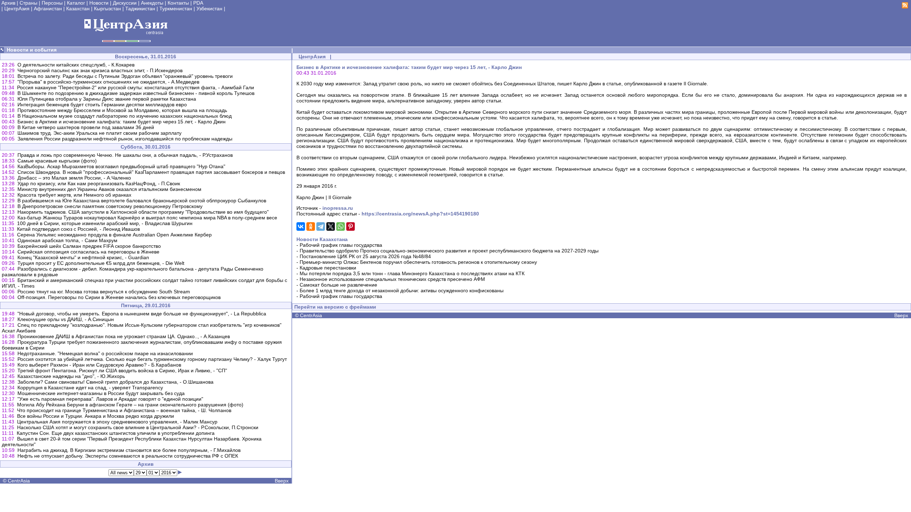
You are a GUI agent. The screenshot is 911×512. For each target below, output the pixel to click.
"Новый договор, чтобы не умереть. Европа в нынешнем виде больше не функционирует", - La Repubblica (141, 313)
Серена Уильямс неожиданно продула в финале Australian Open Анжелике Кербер (114, 235)
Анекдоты (152, 3)
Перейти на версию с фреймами (335, 307)
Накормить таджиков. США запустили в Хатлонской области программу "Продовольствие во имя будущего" (143, 212)
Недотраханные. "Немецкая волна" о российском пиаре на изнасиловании (105, 353)
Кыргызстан (107, 8)
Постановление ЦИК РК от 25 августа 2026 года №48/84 (365, 256)
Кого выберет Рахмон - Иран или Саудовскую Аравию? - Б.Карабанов (99, 365)
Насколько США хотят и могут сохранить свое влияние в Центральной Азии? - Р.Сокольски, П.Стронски (137, 427)
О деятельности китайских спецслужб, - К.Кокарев (76, 65)
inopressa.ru (337, 208)
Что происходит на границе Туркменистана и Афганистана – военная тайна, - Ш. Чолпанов (124, 410)
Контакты (178, 3)
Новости (99, 3)
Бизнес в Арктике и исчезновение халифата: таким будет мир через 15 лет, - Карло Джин (121, 121)
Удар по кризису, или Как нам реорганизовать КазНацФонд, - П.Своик (98, 183)
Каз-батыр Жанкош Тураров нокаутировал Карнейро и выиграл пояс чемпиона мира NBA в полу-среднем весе (147, 217)
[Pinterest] (350, 226)
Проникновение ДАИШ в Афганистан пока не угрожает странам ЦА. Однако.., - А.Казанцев (123, 336)
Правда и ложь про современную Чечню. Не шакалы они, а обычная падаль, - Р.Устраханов (125, 155)
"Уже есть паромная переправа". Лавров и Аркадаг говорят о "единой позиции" (110, 399)
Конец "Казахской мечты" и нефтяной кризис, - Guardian (83, 257)
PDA (198, 3)
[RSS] (905, 7)
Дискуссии (125, 3)
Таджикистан (140, 8)
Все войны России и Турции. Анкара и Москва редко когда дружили (95, 416)
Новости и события (32, 50)
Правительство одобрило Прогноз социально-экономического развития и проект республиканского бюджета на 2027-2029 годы (449, 251)
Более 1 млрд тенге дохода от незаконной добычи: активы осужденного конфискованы (402, 290)
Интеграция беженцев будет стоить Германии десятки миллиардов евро (102, 104)
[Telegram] (320, 226)
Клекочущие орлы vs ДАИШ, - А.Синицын (65, 319)
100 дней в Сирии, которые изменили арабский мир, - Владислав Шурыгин (105, 223)
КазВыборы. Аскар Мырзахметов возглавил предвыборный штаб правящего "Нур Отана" (121, 166)
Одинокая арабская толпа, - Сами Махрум (67, 240)
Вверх (282, 481)
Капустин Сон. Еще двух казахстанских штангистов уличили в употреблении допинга (116, 433)
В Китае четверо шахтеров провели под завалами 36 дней (85, 127)
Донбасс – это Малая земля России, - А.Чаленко (74, 178)
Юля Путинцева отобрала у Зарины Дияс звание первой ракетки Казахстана (106, 99)
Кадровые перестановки (328, 268)
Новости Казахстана (322, 239)
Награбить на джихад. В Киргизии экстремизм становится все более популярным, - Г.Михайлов (129, 450)
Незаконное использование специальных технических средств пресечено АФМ (392, 279)
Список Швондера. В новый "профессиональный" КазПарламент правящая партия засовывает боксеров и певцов (151, 172)
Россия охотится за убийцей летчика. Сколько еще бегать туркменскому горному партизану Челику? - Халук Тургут (152, 359)
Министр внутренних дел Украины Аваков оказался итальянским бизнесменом (109, 189)
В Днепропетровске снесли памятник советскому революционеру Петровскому (109, 206)
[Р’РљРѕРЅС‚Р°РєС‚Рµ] (300, 226)
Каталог (76, 3)
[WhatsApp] (340, 226)
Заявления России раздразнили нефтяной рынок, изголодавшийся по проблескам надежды (124, 139)
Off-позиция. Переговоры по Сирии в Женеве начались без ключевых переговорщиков (119, 297)
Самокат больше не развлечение (338, 285)
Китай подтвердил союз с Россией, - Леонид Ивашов (78, 229)
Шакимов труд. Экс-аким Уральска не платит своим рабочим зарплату (99, 133)
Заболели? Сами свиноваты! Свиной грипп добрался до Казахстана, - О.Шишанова (115, 382)
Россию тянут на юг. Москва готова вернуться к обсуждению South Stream (103, 291)
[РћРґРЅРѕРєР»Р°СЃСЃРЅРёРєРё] (310, 226)
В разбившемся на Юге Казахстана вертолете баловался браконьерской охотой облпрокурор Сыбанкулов (141, 200)
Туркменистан (175, 8)
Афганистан (48, 8)
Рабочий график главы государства (341, 245)
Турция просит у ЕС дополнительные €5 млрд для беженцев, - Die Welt (100, 263)
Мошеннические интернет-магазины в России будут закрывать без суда (101, 393)
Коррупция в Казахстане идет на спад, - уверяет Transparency (90, 387)
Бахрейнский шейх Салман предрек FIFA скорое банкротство (89, 246)
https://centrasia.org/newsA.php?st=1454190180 (420, 214)
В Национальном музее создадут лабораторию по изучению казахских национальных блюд (124, 116)
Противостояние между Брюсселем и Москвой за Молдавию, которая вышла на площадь (122, 110)
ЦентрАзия (17, 8)
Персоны (52, 3)
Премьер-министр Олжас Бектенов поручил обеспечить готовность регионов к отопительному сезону (418, 262)
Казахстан (78, 8)
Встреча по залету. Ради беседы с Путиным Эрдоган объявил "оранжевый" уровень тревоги (125, 76)
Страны (28, 3)
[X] (330, 226)
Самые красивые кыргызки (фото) (57, 161)
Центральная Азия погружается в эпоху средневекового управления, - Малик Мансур (117, 422)
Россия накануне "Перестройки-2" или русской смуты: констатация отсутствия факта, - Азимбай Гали (135, 87)
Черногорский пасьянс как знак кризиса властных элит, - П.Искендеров (100, 70)
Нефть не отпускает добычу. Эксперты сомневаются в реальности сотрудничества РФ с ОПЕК (127, 456)
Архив (8, 3)
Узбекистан (209, 8)
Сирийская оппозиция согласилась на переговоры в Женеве (88, 252)
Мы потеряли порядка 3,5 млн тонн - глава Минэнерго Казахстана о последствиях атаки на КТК (412, 273)
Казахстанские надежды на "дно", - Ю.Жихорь (71, 376)
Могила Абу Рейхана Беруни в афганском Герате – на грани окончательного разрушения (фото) (130, 404)
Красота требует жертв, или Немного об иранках (74, 195)
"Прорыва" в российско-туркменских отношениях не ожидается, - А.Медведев (108, 82)
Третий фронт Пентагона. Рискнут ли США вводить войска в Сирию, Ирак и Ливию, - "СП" (122, 370)
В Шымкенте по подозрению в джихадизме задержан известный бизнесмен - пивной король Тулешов (135, 93)
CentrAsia (19, 481)
